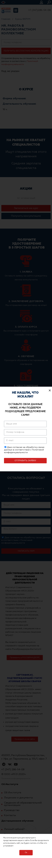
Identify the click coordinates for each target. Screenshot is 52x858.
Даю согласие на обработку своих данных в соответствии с (24, 450)
